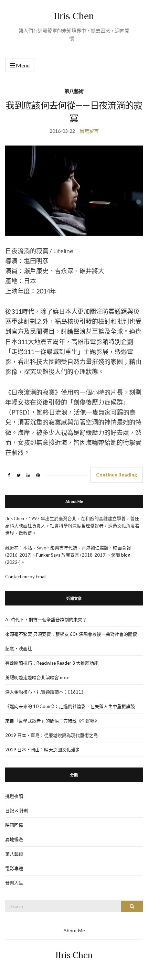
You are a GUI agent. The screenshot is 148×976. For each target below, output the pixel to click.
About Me (74, 930)
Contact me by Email (25, 576)
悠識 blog (120, 555)
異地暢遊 (14, 839)
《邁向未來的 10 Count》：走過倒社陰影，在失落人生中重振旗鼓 (70, 706)
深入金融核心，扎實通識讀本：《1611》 (45, 692)
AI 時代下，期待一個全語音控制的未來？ (46, 619)
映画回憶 (14, 825)
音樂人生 (14, 883)
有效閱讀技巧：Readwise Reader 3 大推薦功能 (51, 663)
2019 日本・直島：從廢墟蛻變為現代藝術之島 (51, 735)
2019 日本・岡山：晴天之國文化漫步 (42, 749)
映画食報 (122, 547)
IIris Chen (74, 16)
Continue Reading (116, 475)
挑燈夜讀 (14, 796)
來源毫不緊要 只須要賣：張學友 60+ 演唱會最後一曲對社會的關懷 (71, 634)
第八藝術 (74, 91)
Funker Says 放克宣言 (57, 555)
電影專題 (14, 868)
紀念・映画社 (18, 648)
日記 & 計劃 (16, 810)
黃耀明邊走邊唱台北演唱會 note (37, 677)
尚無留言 (89, 131)
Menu (22, 65)
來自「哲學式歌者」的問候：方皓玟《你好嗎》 (52, 720)
